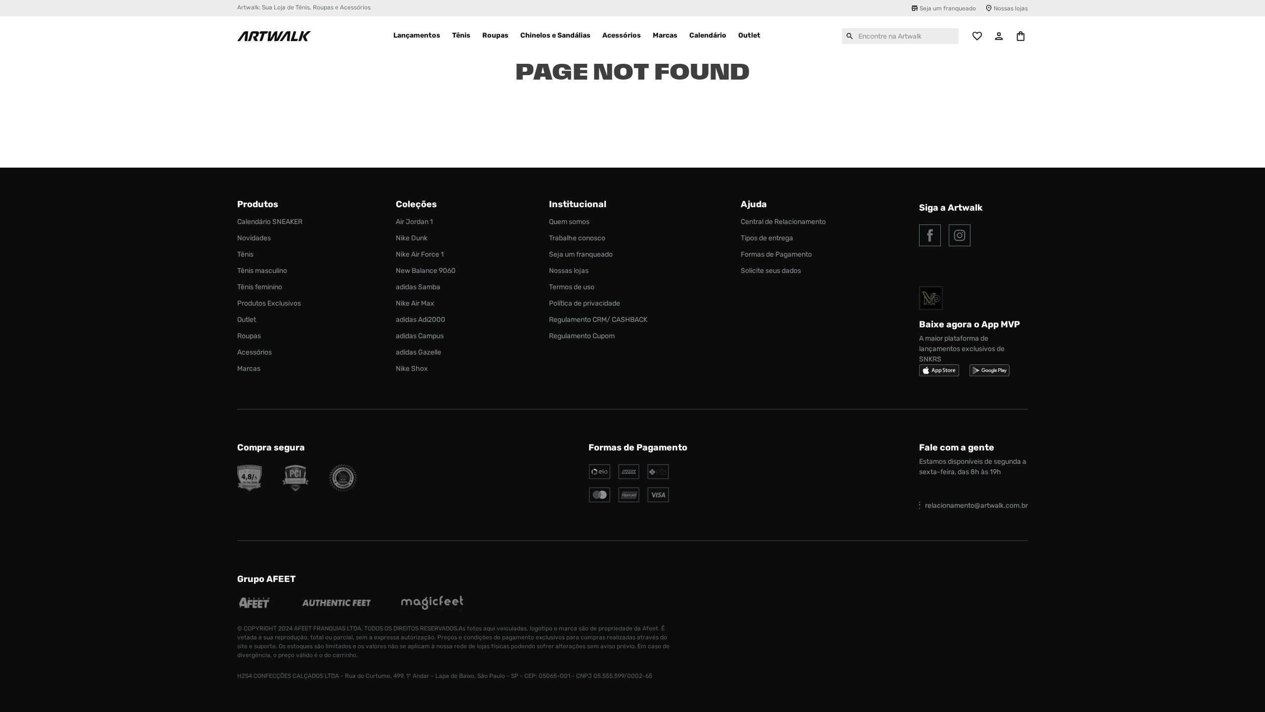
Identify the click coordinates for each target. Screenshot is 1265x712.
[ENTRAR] (999, 36)
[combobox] (900, 36)
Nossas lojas (1011, 8)
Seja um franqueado (948, 8)
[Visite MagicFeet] (432, 604)
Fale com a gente (956, 447)
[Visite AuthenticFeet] (336, 603)
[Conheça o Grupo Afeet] (254, 604)
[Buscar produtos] (849, 36)
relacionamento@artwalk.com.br (976, 505)
